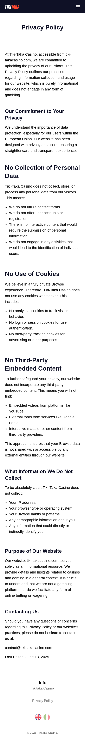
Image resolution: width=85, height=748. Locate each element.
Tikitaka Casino (42, 688)
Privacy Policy (42, 701)
